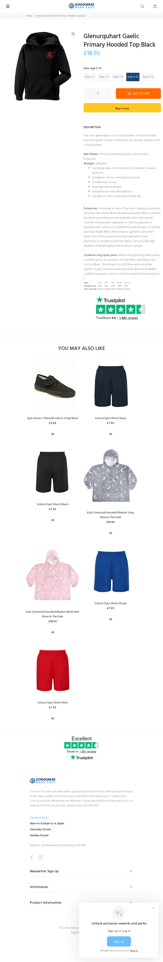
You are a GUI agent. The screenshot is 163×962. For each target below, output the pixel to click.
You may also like (81, 348)
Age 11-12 (148, 76)
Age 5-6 (104, 76)
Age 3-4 (90, 76)
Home (29, 16)
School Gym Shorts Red (52, 702)
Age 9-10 (132, 76)
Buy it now (122, 108)
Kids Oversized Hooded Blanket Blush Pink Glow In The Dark (52, 614)
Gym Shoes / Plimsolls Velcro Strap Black (52, 418)
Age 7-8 (118, 76)
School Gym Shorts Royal (110, 603)
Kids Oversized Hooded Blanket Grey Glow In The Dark (110, 515)
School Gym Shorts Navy (110, 418)
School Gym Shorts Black (52, 504)
